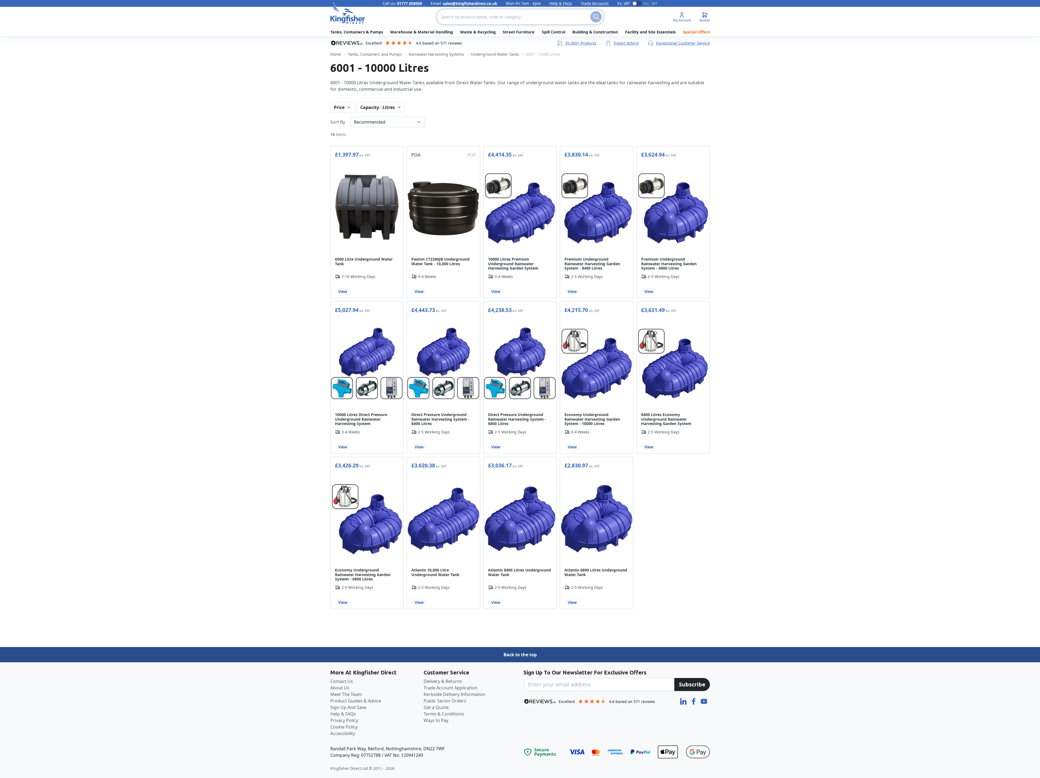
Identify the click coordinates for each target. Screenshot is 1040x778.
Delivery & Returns (443, 681)
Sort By (337, 122)
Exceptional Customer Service (683, 43)
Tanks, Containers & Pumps (356, 32)
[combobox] (520, 17)
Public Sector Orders (445, 701)
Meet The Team (346, 694)
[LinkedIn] (684, 701)
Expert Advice (626, 43)
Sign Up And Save (348, 707)
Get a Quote (436, 707)
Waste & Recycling (478, 32)
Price (339, 107)
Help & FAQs (561, 3)
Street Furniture (519, 32)
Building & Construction (595, 32)
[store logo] (347, 13)
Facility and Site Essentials (650, 32)
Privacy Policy (344, 720)
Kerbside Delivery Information (455, 694)
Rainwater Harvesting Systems (436, 54)
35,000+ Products (581, 43)
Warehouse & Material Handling (421, 32)
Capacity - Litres (377, 107)
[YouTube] (704, 701)
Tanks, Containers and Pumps (375, 54)
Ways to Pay (436, 720)
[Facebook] (694, 701)
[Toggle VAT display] (637, 3)
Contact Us (341, 681)
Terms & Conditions (444, 714)
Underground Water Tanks (495, 54)
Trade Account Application (450, 688)
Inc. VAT (650, 3)
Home (335, 54)
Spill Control (553, 32)
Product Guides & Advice (355, 701)
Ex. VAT (623, 3)
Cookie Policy (344, 727)
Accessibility (342, 733)
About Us (339, 688)
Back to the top (520, 655)
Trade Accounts (595, 3)
